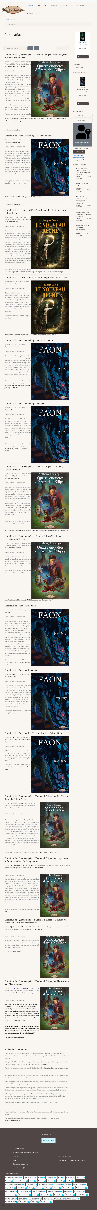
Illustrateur (69, 1177)
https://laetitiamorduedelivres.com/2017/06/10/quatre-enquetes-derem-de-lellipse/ (29, 600)
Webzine (39, 1188)
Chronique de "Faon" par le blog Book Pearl (25, 403)
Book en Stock (20, 993)
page (6, 911)
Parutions (56, 1188)
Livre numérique (28, 1177)
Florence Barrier (67, 1188)
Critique (32, 1181)
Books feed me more (14, 347)
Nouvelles (8, 1181)
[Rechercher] (30, 48)
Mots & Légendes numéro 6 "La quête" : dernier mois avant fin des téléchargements (82, 170)
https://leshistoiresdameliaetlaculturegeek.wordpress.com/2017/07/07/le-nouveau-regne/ (38, 272)
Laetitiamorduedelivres (14, 547)
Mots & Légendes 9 (78, 1184)
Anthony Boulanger (20, 1181)
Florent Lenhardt (9, 1191)
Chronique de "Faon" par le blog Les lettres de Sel (28, 135)
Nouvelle (59, 1181)
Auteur (48, 1188)
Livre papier (50, 1177)
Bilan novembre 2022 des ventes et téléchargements (82, 227)
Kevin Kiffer (21, 1188)
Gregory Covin (9, 1188)
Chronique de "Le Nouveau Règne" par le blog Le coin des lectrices (36, 277)
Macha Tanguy (78, 1191)
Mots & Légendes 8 (38, 1191)
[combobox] (48, 24)
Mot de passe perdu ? (79, 160)
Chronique (50, 1181)
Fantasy (31, 1188)
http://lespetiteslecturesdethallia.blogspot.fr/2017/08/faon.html (23, 197)
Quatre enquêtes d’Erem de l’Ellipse (21, 865)
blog (15, 867)
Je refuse (11, 1206)
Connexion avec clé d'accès (82, 143)
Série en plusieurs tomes (45, 1184)
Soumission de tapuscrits (20, 1164)
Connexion (79, 151)
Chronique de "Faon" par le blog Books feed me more (29, 340)
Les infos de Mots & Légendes (79, 190)
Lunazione (12, 676)
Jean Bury (69, 1181)
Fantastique (59, 1184)
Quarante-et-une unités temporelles (82, 91)
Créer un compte (78, 155)
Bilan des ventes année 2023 (82, 184)
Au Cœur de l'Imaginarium (35, 867)
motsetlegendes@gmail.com (39, 1064)
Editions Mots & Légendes (12, 1177)
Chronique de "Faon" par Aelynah (20, 605)
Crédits (15, 1160)
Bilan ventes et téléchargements (13, 1184)
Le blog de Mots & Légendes (79, 176)
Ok (3, 1206)
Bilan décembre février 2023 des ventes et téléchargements (82, 199)
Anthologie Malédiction (53, 1191)
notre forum (17, 130)
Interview (40, 1181)
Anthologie (79, 1177)
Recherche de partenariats (16, 1049)
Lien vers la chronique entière (13, 951)
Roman (60, 1177)
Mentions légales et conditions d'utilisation (25, 1152)
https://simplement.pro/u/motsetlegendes (56, 1068)
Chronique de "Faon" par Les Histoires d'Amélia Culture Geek (33, 733)
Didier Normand (80, 1188)
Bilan (67, 1184)
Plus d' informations (48, 1209)
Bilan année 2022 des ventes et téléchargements (83, 213)
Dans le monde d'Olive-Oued (16, 66)
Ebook (40, 1177)
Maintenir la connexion (82, 148)
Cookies (15, 1156)
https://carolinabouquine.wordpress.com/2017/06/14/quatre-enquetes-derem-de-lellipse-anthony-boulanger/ (36, 530)
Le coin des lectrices (24, 284)
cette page (31, 993)
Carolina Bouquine (13, 478)
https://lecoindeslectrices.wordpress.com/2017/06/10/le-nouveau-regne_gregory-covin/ (30, 334)
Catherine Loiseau (23, 1191)
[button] (31, 6)
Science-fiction (30, 1184)
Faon (13, 610)
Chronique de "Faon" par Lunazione (21, 670)
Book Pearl (11, 410)
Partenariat (67, 1191)
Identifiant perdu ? (78, 157)
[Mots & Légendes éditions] (13, 9)
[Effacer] (36, 48)
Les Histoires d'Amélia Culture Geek (46, 852)
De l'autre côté (82, 45)
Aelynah (7, 612)
